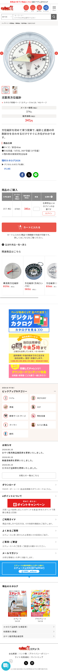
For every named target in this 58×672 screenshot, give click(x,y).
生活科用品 (23, 23)
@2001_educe (29, 571)
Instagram (32, 663)
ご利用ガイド (9, 519)
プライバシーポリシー (39, 653)
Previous (1, 53)
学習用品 (12, 23)
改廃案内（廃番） (10, 631)
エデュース (29, 648)
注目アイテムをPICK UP (29, 2)
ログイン (48, 213)
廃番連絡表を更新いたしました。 (18, 460)
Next (56, 53)
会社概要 (13, 653)
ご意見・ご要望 (9, 541)
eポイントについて (12, 496)
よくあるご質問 (10, 530)
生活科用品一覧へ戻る (16, 244)
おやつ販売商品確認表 (13, 636)
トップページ (5, 23)
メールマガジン (10, 553)
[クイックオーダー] (46, 8)
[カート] (32, 8)
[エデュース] (7, 8)
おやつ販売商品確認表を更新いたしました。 (23, 452)
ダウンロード (9, 484)
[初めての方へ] (39, 8)
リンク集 (23, 653)
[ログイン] (26, 8)
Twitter (26, 663)
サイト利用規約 (22, 657)
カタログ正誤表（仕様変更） (15, 626)
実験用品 (17, 23)
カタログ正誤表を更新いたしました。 (20, 468)
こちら (25, 237)
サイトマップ (37, 657)
